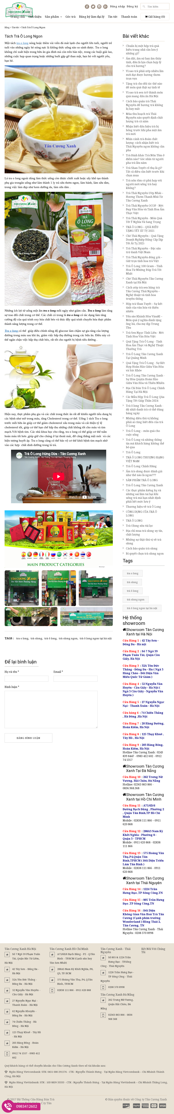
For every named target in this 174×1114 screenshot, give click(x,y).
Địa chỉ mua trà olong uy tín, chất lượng (144, 532)
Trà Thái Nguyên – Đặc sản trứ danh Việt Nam (143, 250)
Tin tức (113, 17)
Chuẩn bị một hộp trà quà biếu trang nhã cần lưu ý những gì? (142, 49)
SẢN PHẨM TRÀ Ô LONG (142, 480)
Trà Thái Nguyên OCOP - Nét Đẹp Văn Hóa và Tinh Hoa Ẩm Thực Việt (145, 209)
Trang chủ (17, 17)
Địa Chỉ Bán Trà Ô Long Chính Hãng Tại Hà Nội (145, 390)
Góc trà (70, 17)
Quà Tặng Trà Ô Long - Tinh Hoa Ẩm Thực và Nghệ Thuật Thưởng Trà (144, 345)
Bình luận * (12, 687)
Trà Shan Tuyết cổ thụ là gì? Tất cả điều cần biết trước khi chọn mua (145, 171)
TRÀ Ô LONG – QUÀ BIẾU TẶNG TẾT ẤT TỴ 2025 (142, 229)
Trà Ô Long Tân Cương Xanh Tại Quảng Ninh (144, 356)
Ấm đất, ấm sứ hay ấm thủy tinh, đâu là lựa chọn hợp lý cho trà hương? (143, 62)
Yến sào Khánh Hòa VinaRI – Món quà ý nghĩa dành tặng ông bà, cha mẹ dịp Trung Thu (144, 321)
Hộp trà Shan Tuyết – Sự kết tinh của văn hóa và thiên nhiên (144, 307)
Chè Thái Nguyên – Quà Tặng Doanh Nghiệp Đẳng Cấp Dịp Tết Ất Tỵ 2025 (145, 239)
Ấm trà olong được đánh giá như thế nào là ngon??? (144, 473)
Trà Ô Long (133, 452)
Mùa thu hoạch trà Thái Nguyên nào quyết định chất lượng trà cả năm (144, 117)
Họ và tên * (12, 672)
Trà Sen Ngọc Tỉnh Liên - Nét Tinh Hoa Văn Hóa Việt (145, 334)
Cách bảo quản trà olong (142, 548)
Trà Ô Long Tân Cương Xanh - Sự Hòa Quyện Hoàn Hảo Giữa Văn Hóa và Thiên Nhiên (145, 379)
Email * (58, 672)
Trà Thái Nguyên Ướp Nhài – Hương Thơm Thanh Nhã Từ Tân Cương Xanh (144, 196)
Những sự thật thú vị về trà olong (143, 541)
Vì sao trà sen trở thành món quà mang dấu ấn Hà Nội (144, 94)
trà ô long (50, 638)
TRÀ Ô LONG (134, 520)
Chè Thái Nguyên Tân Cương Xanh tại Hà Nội (144, 280)
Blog (7, 27)
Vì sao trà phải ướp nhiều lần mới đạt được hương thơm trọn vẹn (144, 74)
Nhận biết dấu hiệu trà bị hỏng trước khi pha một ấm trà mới (144, 130)
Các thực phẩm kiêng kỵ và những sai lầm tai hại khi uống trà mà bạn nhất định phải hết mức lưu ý (143, 495)
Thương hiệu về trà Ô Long (143, 506)
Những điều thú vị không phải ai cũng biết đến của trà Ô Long (144, 422)
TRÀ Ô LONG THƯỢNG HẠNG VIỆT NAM (145, 459)
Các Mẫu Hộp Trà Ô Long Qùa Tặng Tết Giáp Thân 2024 (145, 398)
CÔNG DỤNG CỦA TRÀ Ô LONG (141, 513)
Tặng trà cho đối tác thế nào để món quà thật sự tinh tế (144, 85)
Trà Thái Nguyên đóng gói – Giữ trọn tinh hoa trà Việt (144, 259)
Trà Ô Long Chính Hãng (141, 466)
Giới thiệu (34, 17)
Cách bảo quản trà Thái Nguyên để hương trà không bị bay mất (144, 105)
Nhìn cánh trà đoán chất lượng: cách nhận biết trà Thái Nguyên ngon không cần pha (145, 144)
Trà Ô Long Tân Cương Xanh (144, 485)
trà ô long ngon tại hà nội (96, 638)
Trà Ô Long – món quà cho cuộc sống (143, 432)
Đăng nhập (117, 6)
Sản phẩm (52, 17)
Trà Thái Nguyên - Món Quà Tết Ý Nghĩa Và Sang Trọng (144, 220)
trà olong (36, 638)
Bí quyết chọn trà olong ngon (145, 553)
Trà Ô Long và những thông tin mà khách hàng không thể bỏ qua (145, 443)
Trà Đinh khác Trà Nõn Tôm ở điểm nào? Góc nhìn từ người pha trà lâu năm (145, 159)
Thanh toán (129, 17)
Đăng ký (132, 6)
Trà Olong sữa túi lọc (139, 526)
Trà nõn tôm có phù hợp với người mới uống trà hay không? (144, 184)
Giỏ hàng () (156, 17)
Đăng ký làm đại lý (92, 17)
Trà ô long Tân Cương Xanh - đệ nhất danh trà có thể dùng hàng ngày (145, 409)
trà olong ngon (68, 638)
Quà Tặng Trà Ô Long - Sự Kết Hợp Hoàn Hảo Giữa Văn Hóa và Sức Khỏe (145, 366)
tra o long (22, 43)
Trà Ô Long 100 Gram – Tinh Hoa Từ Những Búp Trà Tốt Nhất (144, 269)
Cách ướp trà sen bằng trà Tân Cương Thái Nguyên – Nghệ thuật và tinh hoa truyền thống (143, 293)
